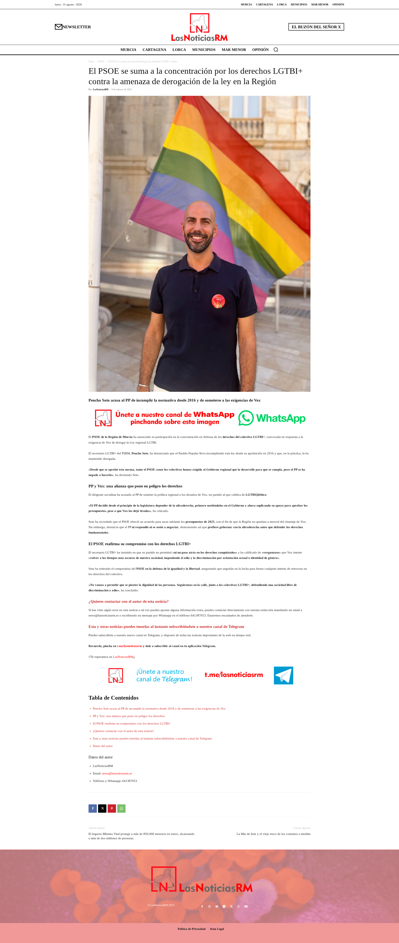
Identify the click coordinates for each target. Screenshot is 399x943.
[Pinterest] (112, 808)
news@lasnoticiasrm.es (117, 773)
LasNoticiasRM (100, 89)
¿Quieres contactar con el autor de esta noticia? (123, 731)
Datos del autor (103, 746)
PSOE (101, 61)
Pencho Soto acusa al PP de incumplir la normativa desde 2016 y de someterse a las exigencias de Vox (159, 708)
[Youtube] (246, 906)
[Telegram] (224, 906)
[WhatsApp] (121, 808)
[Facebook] (93, 808)
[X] (102, 808)
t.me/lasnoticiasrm (129, 646)
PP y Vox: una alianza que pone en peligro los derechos (129, 716)
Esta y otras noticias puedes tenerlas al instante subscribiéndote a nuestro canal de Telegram (152, 738)
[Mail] (216, 906)
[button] (276, 49)
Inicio (91, 61)
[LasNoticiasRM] (199, 27)
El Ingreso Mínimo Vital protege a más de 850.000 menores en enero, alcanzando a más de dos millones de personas (142, 836)
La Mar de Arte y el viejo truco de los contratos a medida (273, 834)
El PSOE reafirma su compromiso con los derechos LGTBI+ (132, 723)
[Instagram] (209, 906)
